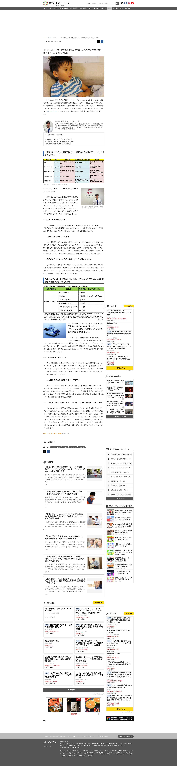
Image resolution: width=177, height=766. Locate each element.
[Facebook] (125, 3)
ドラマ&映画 (59, 8)
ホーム (45, 38)
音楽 (54, 8)
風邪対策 (81, 447)
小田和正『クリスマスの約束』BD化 (121, 463)
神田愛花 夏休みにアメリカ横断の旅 (121, 454)
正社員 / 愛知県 (89, 630)
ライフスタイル (55, 447)
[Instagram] (129, 3)
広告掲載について (64, 736)
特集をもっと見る (120, 416)
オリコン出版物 (54, 736)
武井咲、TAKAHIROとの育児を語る (121, 494)
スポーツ (85, 8)
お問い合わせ (74, 736)
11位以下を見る (120, 498)
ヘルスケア (73, 447)
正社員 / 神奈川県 (58, 613)
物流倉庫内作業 (112, 323)
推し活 (121, 8)
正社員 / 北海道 (58, 629)
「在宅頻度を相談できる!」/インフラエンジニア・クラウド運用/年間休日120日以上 (119, 643)
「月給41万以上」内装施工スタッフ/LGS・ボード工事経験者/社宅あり (118, 358)
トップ (45, 8)
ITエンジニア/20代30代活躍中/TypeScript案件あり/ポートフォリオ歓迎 (119, 313)
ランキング (115, 8)
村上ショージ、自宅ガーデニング (120, 467)
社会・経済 (92, 8)
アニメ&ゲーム (68, 8)
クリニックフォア (52, 111)
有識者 (65, 447)
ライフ (109, 8)
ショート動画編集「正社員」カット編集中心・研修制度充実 (119, 686)
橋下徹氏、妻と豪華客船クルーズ (120, 459)
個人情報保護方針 (104, 736)
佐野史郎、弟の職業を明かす (119, 490)
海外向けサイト (94, 736)
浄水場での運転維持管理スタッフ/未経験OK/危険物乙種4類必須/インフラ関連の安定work (119, 620)
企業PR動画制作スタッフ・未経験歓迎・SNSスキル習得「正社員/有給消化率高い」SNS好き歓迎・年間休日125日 (119, 675)
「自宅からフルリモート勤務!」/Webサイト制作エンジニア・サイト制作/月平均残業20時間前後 (119, 346)
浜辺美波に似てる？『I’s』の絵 (120, 472)
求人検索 (99, 603)
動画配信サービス (77, 8)
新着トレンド (128, 8)
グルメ (98, 8)
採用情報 (123, 736)
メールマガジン (84, 736)
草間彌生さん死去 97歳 (118, 481)
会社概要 (45, 736)
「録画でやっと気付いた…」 (119, 485)
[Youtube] (132, 3)
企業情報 (130, 736)
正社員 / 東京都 (89, 614)
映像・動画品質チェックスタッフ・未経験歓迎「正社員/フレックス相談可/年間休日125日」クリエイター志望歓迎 (119, 698)
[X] (122, 3)
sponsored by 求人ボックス (98, 694)
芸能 (50, 8)
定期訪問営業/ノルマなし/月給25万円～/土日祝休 (118, 631)
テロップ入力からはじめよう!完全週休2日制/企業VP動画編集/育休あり (119, 334)
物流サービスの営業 (113, 653)
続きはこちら (75, 690)
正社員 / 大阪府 (89, 646)
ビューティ (104, 8)
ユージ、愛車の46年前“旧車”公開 (120, 476)
